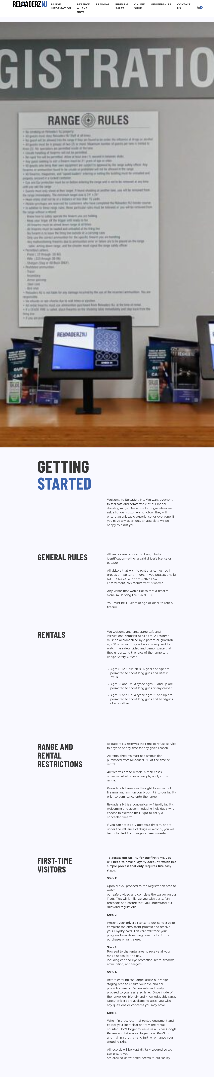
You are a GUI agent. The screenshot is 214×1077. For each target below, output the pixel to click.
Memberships (161, 4)
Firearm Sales (121, 6)
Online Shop (139, 6)
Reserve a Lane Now (83, 8)
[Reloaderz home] (30, 4)
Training (102, 4)
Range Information (61, 6)
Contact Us (184, 6)
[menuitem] (61, 8)
